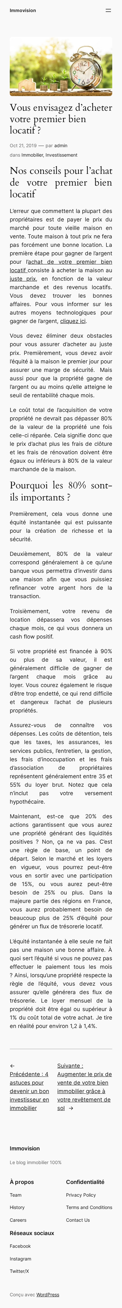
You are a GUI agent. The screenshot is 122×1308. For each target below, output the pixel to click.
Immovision (23, 10)
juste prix (23, 278)
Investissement (61, 155)
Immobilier (32, 155)
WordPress (47, 1294)
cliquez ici (73, 321)
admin (60, 145)
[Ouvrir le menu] (108, 10)
